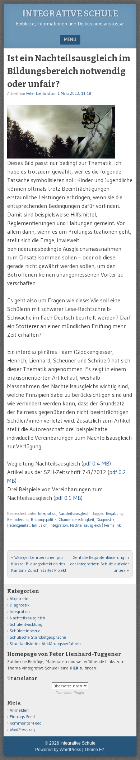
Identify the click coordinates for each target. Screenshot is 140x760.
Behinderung (18, 519)
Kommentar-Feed (26, 723)
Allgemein (19, 598)
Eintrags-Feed (22, 716)
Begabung (114, 513)
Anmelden (19, 710)
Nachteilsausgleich (74, 513)
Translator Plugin (70, 693)
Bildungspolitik (44, 519)
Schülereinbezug (25, 630)
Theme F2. (94, 749)
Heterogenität (18, 525)
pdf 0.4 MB (96, 463)
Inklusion (39, 525)
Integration (47, 513)
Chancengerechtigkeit (76, 519)
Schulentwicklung (26, 624)
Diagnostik (106, 519)
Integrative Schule (70, 14)
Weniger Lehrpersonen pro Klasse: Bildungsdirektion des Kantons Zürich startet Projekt (38, 564)
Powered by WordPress (58, 749)
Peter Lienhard (38, 93)
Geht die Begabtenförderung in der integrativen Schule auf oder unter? (99, 564)
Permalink (112, 525)
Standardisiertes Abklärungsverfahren (45, 643)
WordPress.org (22, 729)
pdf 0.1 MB (68, 497)
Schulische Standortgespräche (38, 637)
